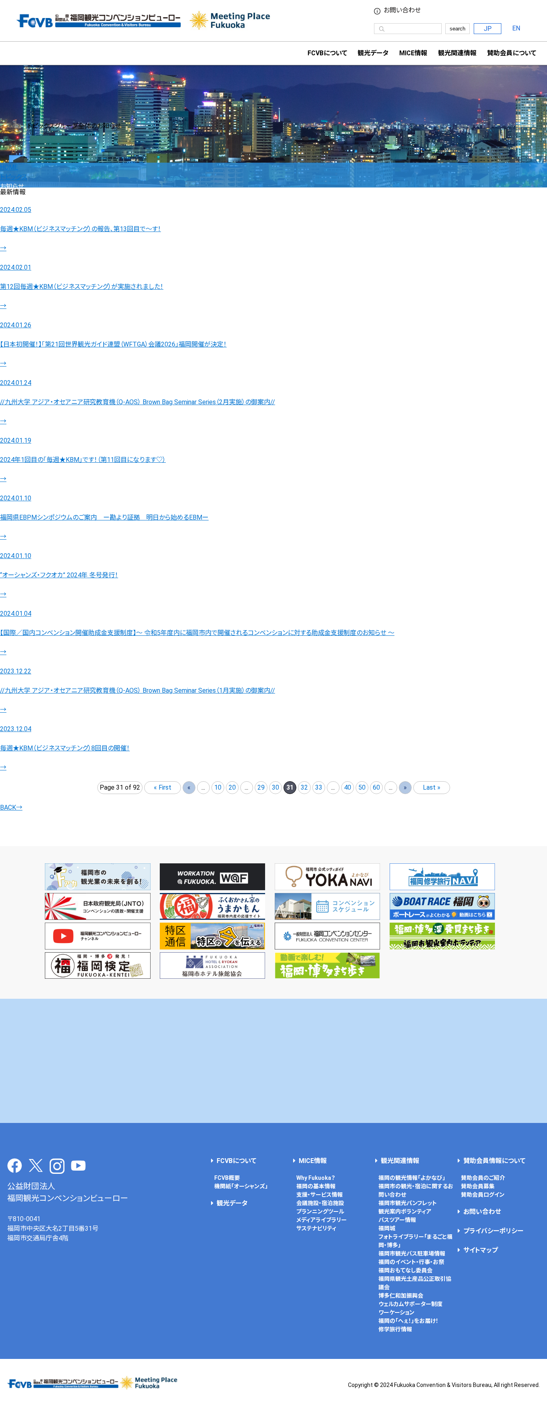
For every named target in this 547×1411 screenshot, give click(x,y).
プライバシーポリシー (493, 1231)
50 (362, 787)
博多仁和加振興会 (400, 1295)
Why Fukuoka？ (315, 1178)
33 (318, 787)
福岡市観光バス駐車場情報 (411, 1253)
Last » (431, 787)
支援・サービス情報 (319, 1194)
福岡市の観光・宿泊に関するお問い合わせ (415, 1190)
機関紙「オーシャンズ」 (241, 1186)
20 (232, 787)
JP (488, 28)
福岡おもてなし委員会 (405, 1270)
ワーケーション (396, 1312)
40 (347, 787)
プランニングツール (320, 1211)
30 (275, 787)
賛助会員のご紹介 (483, 1178)
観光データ (373, 53)
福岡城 (386, 1228)
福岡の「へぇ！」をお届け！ (408, 1321)
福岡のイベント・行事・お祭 (411, 1262)
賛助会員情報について (494, 1161)
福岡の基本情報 (316, 1186)
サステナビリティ (316, 1228)
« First (162, 787)
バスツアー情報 (397, 1220)
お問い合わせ (402, 10)
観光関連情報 (400, 1161)
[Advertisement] (274, 1061)
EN (516, 28)
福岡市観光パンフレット (407, 1203)
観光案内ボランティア (404, 1211)
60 (376, 787)
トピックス (13, 177)
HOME (9, 167)
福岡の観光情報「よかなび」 (411, 1178)
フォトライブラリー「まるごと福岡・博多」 (415, 1241)
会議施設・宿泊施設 (320, 1203)
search (457, 29)
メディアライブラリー (321, 1220)
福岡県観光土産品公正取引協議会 (414, 1283)
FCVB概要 (227, 1178)
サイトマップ (480, 1250)
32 (304, 787)
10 (217, 787)
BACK (11, 807)
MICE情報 (413, 53)
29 (261, 787)
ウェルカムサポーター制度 (410, 1304)
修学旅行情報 (395, 1329)
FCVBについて (236, 1161)
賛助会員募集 (478, 1186)
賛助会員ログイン (483, 1194)
